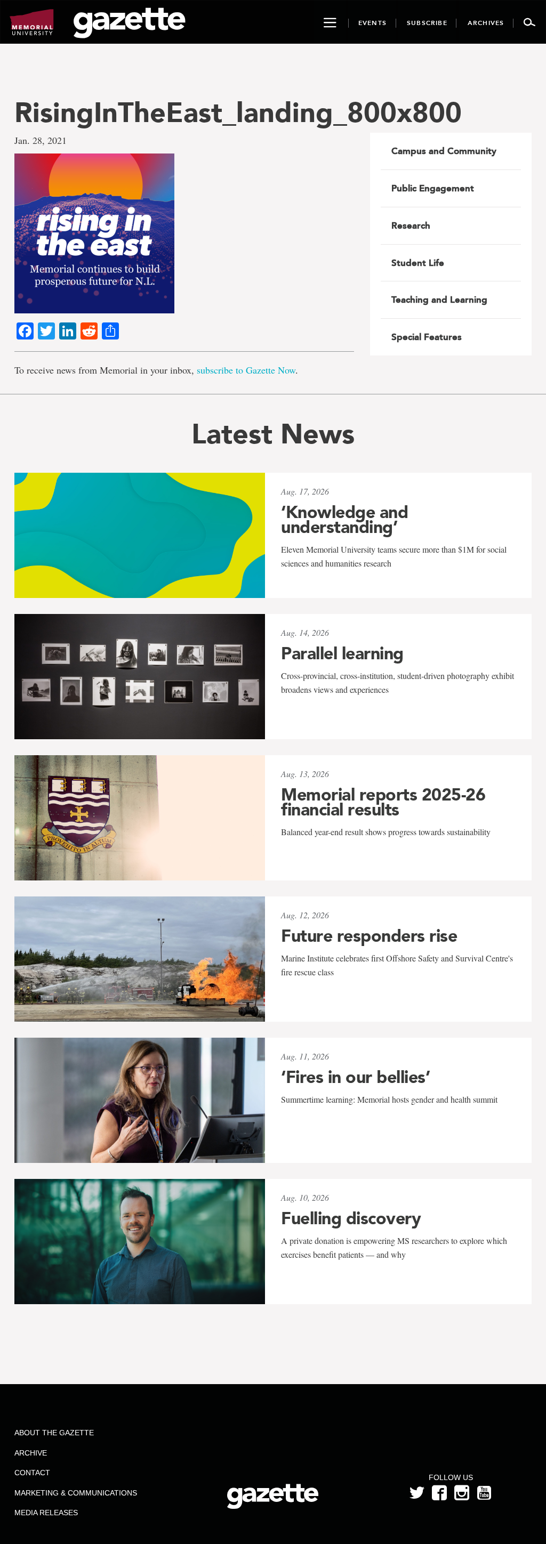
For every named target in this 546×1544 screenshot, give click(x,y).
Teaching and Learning (439, 299)
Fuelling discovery (351, 1218)
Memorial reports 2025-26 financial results (383, 802)
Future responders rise (369, 935)
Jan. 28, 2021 (40, 140)
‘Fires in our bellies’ (355, 1077)
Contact (32, 1472)
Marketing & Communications (75, 1493)
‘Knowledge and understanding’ (344, 520)
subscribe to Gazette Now (246, 369)
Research (410, 225)
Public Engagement (432, 188)
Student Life (417, 262)
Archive (30, 1453)
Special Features (426, 337)
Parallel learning (342, 653)
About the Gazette (54, 1432)
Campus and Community (443, 150)
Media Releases (46, 1512)
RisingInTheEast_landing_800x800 (238, 112)
